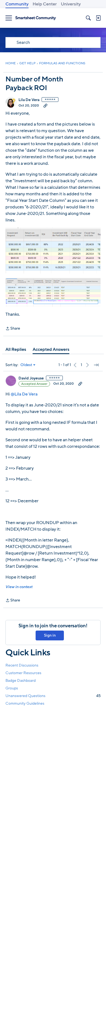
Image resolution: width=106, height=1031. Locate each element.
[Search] (88, 18)
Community (17, 4)
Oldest (26, 365)
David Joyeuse (31, 378)
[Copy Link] (45, 105)
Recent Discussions (21, 665)
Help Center (45, 4)
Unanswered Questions (53, 695)
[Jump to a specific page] (96, 365)
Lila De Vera (28, 100)
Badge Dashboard (20, 680)
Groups (11, 688)
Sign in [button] (50, 635)
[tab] (15, 349)
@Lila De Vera (24, 394)
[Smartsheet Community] (35, 18)
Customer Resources (23, 673)
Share (12, 329)
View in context (18, 586)
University (71, 4)
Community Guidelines (24, 703)
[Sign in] (98, 18)
